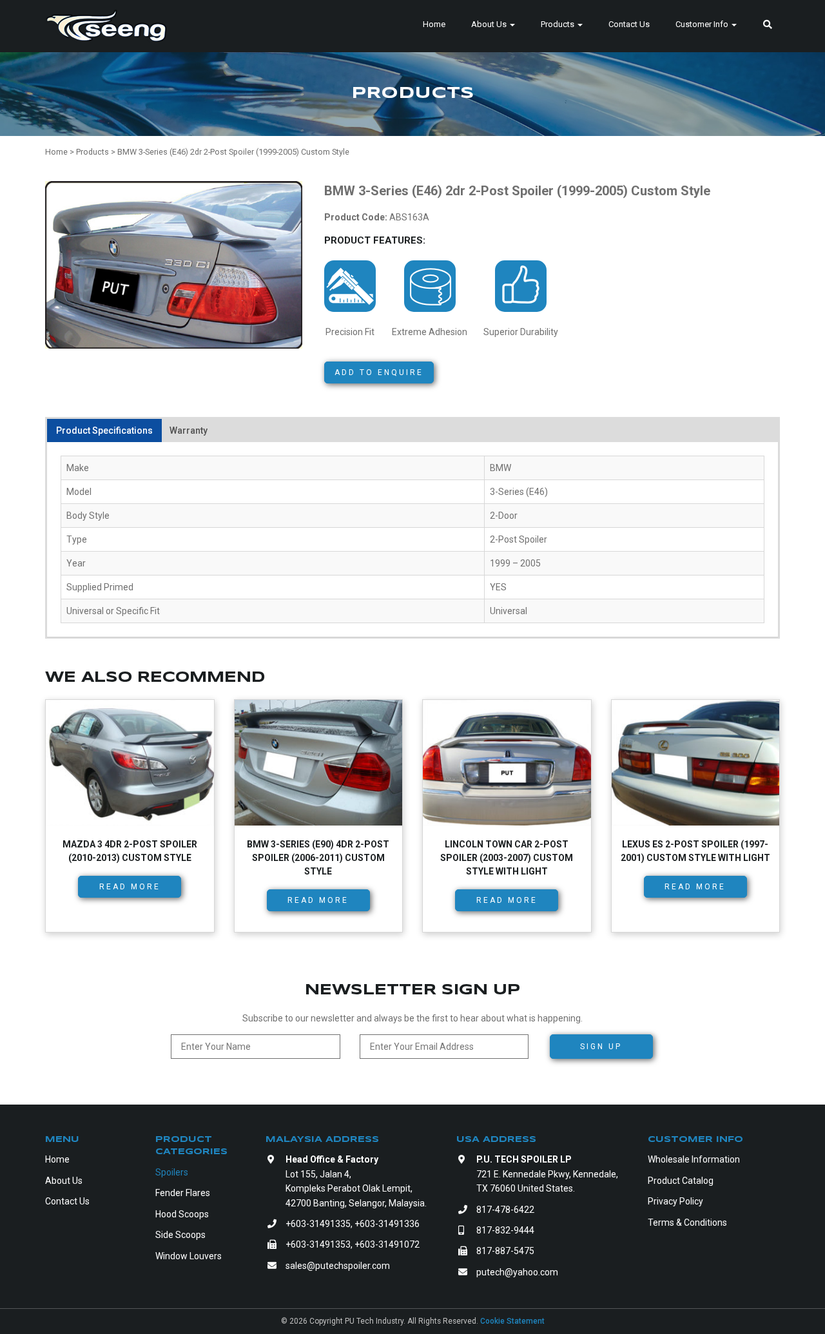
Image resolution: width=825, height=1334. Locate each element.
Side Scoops (180, 1235)
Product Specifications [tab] (104, 430)
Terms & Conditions (687, 1222)
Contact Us (629, 24)
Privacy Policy (675, 1201)
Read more (129, 886)
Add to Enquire (379, 372)
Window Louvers (188, 1256)
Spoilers (171, 1172)
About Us (490, 24)
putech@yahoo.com (517, 1272)
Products (558, 24)
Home (434, 24)
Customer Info (702, 24)
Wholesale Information (694, 1159)
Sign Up (601, 1046)
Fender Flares (182, 1193)
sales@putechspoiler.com (338, 1266)
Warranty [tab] (189, 430)
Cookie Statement (512, 1321)
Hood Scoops (182, 1214)
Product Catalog (680, 1180)
